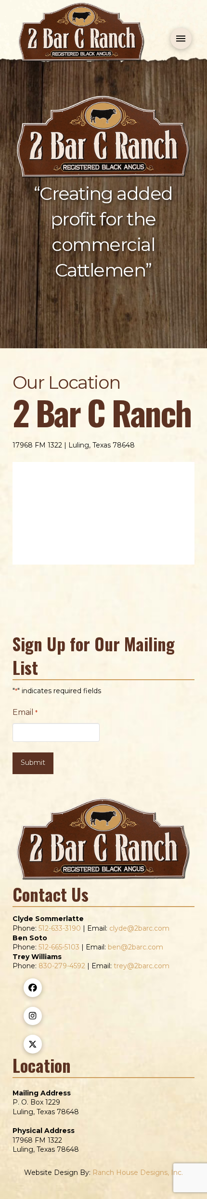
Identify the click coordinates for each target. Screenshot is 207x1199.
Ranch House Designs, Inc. (137, 1172)
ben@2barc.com (135, 947)
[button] (181, 38)
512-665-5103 (59, 947)
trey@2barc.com (141, 966)
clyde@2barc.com (139, 928)
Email (25, 712)
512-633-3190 (60, 928)
